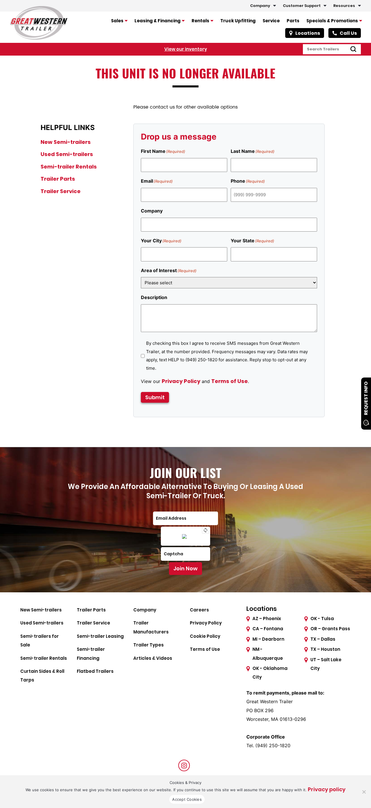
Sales (117, 21)
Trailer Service (61, 191)
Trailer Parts (58, 178)
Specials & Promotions (332, 21)
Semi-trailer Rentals (69, 166)
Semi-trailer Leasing (100, 636)
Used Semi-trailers (67, 154)
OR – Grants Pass (330, 629)
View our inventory (185, 49)
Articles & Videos (152, 658)
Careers (199, 610)
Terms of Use (229, 381)
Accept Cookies (187, 799)
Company (260, 5)
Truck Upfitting (238, 21)
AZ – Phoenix (266, 618)
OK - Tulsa (322, 618)
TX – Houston (325, 649)
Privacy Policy (181, 381)
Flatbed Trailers (95, 671)
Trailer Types (148, 645)
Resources (344, 5)
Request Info (366, 398)
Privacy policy (326, 789)
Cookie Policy (205, 636)
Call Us (348, 33)
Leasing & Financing (157, 21)
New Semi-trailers (66, 142)
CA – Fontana (267, 629)
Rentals (200, 21)
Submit (155, 397)
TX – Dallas (322, 639)
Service (271, 21)
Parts (293, 21)
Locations (307, 33)
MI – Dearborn (268, 639)
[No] (364, 792)
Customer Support (302, 5)
